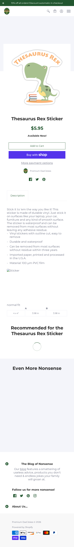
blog (23, 469)
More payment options (37, 163)
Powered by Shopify (22, 527)
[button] (3, 3)
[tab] (17, 195)
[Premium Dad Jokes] (6, 11)
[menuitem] (48, 11)
